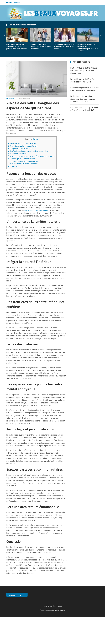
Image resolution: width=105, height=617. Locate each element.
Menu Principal (15, 2)
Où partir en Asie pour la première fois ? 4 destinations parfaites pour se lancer (87, 47)
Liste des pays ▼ (15, 595)
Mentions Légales (56, 606)
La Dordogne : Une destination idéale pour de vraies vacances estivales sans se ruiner (82, 99)
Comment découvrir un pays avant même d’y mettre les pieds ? (64, 46)
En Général (10, 99)
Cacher (35, 139)
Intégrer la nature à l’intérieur (20, 148)
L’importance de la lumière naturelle (23, 145)
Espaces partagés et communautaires (23, 161)
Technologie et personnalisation (21, 158)
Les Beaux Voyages (58, 610)
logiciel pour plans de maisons (36, 210)
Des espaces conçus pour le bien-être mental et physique (31, 156)
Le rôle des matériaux (17, 153)
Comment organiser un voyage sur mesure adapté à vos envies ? (40, 46)
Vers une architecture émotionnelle (23, 163)
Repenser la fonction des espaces (22, 143)
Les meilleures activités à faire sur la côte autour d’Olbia (83, 80)
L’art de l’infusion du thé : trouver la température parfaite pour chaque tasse (16, 46)
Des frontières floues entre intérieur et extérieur (28, 151)
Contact (46, 606)
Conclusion (13, 166)
